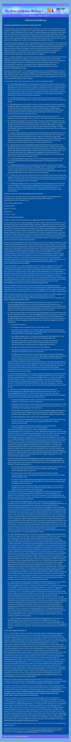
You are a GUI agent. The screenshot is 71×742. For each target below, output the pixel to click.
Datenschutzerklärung (21, 736)
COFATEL (11, 736)
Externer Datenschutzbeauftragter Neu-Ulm (43, 730)
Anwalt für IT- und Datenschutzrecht (27, 732)
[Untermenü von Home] (26, 15)
